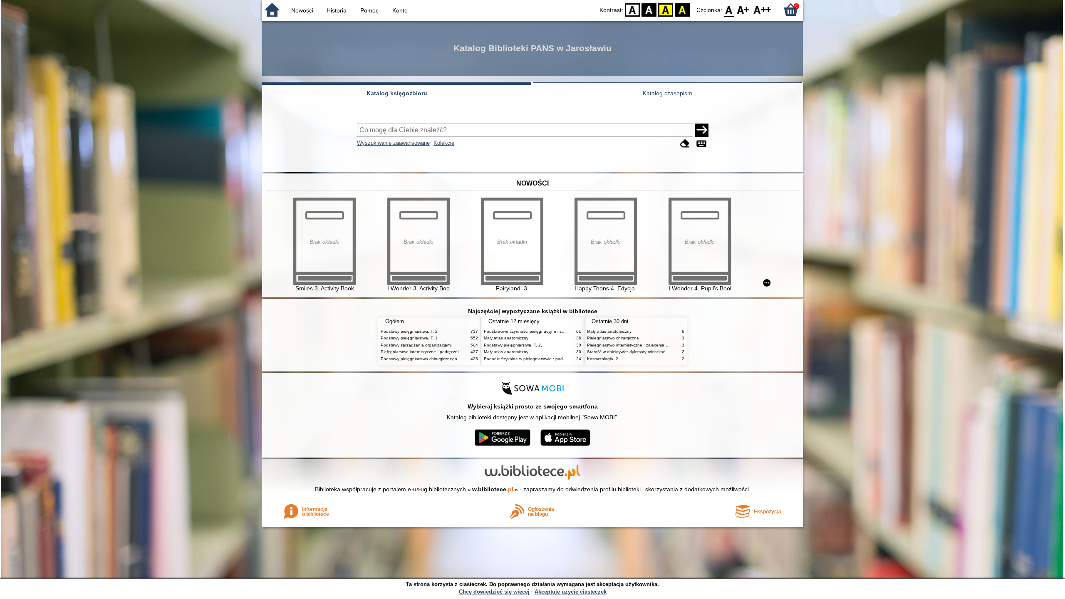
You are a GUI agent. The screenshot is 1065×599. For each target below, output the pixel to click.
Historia (337, 10)
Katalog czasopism (667, 93)
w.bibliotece (492, 489)
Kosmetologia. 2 (602, 358)
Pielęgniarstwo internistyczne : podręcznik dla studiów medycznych (444, 351)
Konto (400, 10)
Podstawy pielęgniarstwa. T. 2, (513, 345)
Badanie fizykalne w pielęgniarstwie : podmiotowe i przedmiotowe (546, 358)
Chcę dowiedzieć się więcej (494, 592)
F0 (729, 9)
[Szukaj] (701, 130)
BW (649, 9)
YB (665, 9)
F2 (762, 9)
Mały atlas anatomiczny (506, 338)
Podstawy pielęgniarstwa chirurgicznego (419, 358)
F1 (743, 9)
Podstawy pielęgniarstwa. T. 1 (409, 338)
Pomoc (369, 10)
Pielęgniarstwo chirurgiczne (613, 338)
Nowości (302, 10)
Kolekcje (443, 143)
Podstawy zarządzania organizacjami (416, 345)
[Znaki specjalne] (701, 144)
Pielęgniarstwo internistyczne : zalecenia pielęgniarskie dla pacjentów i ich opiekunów (668, 345)
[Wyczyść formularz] (684, 144)
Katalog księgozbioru (397, 93)
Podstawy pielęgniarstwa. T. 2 (409, 331)
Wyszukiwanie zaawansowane (393, 143)
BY (682, 9)
